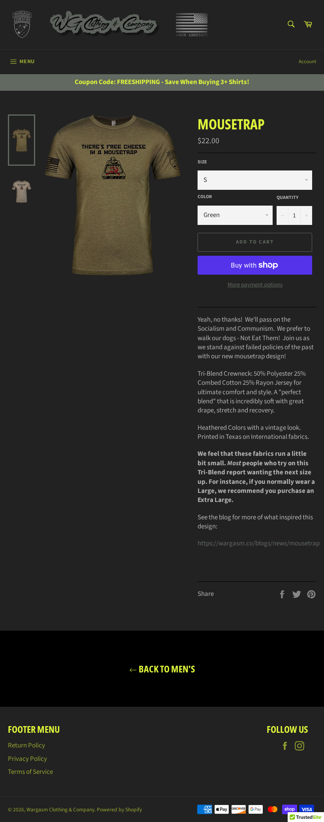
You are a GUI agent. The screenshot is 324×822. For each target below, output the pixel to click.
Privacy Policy (27, 759)
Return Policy (26, 745)
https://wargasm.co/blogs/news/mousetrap (259, 543)
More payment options (255, 285)
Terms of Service (30, 772)
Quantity (287, 198)
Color (205, 197)
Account (307, 61)
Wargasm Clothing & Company (60, 809)
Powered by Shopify (119, 809)
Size (202, 162)
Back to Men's (166, 668)
